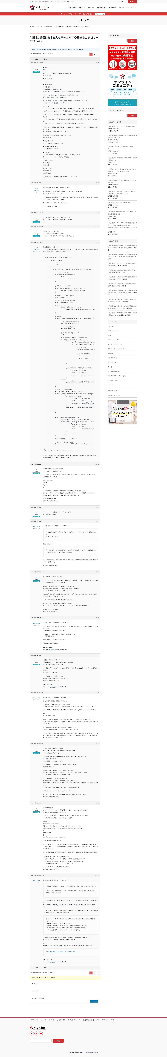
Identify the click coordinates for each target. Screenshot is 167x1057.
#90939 (97, 183)
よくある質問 (61, 1020)
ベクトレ (110, 385)
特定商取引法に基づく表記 (91, 1020)
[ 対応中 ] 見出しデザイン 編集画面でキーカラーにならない (122, 181)
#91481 (97, 464)
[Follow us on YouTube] (41, 1033)
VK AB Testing (112, 358)
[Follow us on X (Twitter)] (36, 1033)
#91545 (97, 744)
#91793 (97, 875)
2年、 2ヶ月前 (74, 49)
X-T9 (109, 335)
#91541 (97, 692)
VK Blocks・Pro (113, 331)
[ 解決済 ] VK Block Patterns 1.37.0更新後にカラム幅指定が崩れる (122, 213)
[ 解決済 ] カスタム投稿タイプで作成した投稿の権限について (122, 159)
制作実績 (36, 72)
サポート (51, 1020)
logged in (52, 649)
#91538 (97, 655)
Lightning (111, 326)
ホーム (125, 1)
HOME (33, 26)
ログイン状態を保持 (39, 998)
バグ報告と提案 (112, 380)
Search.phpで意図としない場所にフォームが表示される (60, 951)
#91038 (97, 213)
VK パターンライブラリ (115, 344)
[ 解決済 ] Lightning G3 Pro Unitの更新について (122, 148)
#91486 (97, 521)
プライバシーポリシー (109, 1020)
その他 (110, 367)
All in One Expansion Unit (116, 349)
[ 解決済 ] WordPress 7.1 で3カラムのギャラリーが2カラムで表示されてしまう (122, 192)
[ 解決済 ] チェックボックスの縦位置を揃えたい (122, 126)
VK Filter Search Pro (49, 26)
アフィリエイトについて (38, 1020)
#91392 (97, 242)
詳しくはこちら (100, 14)
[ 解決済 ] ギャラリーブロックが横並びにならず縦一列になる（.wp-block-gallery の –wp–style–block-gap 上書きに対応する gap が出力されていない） (122, 226)
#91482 (97, 507)
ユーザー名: (35, 984)
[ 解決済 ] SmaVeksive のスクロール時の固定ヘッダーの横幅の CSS (122, 136)
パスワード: (35, 991)
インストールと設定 (114, 371)
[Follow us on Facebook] (32, 1033)
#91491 (97, 618)
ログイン (94, 1001)
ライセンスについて (74, 1020)
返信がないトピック (114, 395)
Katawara (111, 353)
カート (134, 2)
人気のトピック (112, 391)
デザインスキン (112, 362)
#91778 (97, 803)
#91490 (97, 572)
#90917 (97, 62)
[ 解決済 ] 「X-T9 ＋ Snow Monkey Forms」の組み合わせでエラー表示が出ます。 (122, 170)
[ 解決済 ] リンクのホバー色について (119, 203)
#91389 (97, 226)
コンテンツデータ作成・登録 (117, 376)
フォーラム (39, 26)
